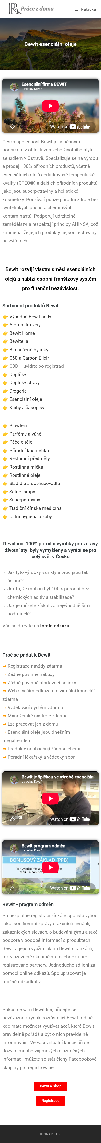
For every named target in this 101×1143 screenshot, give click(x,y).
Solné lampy (22, 492)
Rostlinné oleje (24, 475)
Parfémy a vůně (25, 434)
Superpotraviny (24, 500)
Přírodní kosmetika (29, 450)
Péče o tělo (21, 442)
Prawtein (18, 425)
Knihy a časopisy (26, 407)
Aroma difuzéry (25, 325)
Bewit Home (22, 333)
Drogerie (18, 391)
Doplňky (17, 374)
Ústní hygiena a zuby (30, 516)
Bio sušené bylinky (28, 349)
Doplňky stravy (24, 382)
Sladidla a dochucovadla (34, 483)
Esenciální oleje (25, 399)
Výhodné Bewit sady (30, 317)
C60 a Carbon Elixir (29, 358)
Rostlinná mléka (26, 467)
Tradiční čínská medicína (35, 508)
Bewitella (18, 341)
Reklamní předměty (29, 458)
